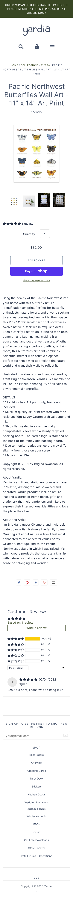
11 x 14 (45, 65)
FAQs (36, 824)
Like (19, 582)
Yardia (36, 112)
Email (53, 582)
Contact (36, 832)
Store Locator (36, 848)
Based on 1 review (20, 622)
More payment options (36, 280)
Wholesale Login (36, 816)
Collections (30, 65)
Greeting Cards (36, 770)
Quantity (29, 234)
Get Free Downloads (36, 840)
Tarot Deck (36, 778)
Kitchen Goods (36, 794)
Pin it (27, 582)
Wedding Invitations (37, 802)
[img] (28, 679)
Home (14, 65)
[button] (12, 224)
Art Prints (36, 762)
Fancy (36, 582)
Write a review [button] (36, 628)
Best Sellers (36, 754)
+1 (44, 582)
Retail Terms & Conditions (36, 856)
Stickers (37, 786)
